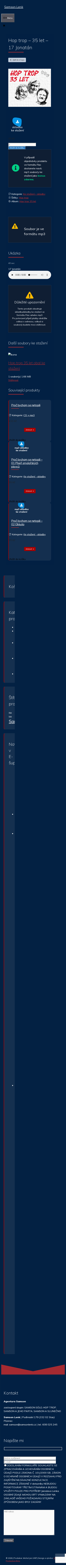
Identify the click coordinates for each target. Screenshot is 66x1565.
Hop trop (24, 197)
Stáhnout (13, 380)
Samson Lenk (13, 7)
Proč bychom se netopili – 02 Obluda (27, 522)
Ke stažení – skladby (34, 193)
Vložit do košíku (17, 148)
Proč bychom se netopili (25, 405)
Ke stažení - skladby (34, 476)
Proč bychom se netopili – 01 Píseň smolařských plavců (27, 463)
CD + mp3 (29, 415)
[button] (17, 439)
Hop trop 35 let (27, 201)
